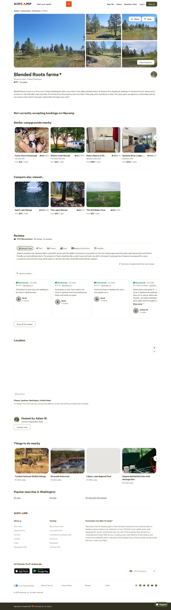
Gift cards (18, 526)
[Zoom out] (154, 351)
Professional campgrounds (60, 534)
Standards (54, 543)
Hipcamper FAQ (20, 547)
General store (19, 530)
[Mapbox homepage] (20, 394)
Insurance (54, 538)
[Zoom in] (154, 347)
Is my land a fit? (56, 530)
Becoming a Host (57, 526)
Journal (17, 534)
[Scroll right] (156, 137)
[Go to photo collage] (49, 40)
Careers (17, 538)
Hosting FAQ (55, 547)
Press (16, 543)
